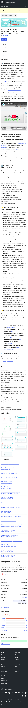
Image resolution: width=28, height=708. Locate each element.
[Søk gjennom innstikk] (15, 15)
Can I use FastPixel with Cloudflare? (10, 477)
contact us (10, 361)
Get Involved (18, 664)
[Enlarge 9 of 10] (24, 439)
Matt (3, 678)
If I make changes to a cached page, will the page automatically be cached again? (11, 525)
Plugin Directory (5, 6)
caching (18, 600)
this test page (19, 149)
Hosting (3, 657)
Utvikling (5, 51)
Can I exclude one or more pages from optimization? (8, 530)
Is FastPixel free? (5, 503)
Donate (17, 669)
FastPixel (5, 81)
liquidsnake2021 (11, 327)
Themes (17, 655)
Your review (4, 630)
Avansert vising (5, 607)
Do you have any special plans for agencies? (7, 468)
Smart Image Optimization (14, 90)
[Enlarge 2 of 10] (11, 427)
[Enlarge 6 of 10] (24, 417)
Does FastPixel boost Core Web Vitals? (11, 516)
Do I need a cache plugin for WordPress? (11, 541)
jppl (12, 331)
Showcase (17, 652)
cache (14, 600)
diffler (17, 347)
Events (16, 666)
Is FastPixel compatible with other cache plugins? (7, 550)
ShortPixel (5, 35)
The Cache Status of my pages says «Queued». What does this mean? (10, 492)
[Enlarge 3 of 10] (11, 437)
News (2, 655)
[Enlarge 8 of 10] (24, 431)
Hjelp (4, 55)
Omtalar (5, 48)
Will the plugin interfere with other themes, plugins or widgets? (9, 536)
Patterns (17, 659)
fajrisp (10, 337)
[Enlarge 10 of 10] (24, 446)
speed (19, 603)
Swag (17, 671)
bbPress (4, 680)
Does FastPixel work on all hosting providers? (7, 487)
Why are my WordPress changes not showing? (7, 498)
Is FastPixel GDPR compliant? (8, 521)
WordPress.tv (5, 671)
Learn (2, 664)
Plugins (16, 657)
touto (20, 339)
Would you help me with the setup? (10, 464)
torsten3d (9, 343)
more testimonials (8, 349)
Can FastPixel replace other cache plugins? (6, 482)
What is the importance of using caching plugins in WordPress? (9, 545)
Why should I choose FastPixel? (9, 473)
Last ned (4, 39)
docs (4, 361)
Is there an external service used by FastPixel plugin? (8, 556)
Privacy (3, 659)
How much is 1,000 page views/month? (11, 507)
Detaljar (5, 44)
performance (23, 600)
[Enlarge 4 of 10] (11, 445)
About (2, 652)
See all (25, 630)
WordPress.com (6, 676)
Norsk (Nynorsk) (9, 689)
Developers (4, 669)
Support (3, 666)
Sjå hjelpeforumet (5, 644)
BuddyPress (5, 683)
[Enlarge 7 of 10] (24, 424)
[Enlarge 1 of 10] (11, 417)
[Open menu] (26, 2)
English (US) (24, 597)
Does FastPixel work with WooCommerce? (6, 511)
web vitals (24, 603)
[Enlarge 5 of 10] (11, 452)
